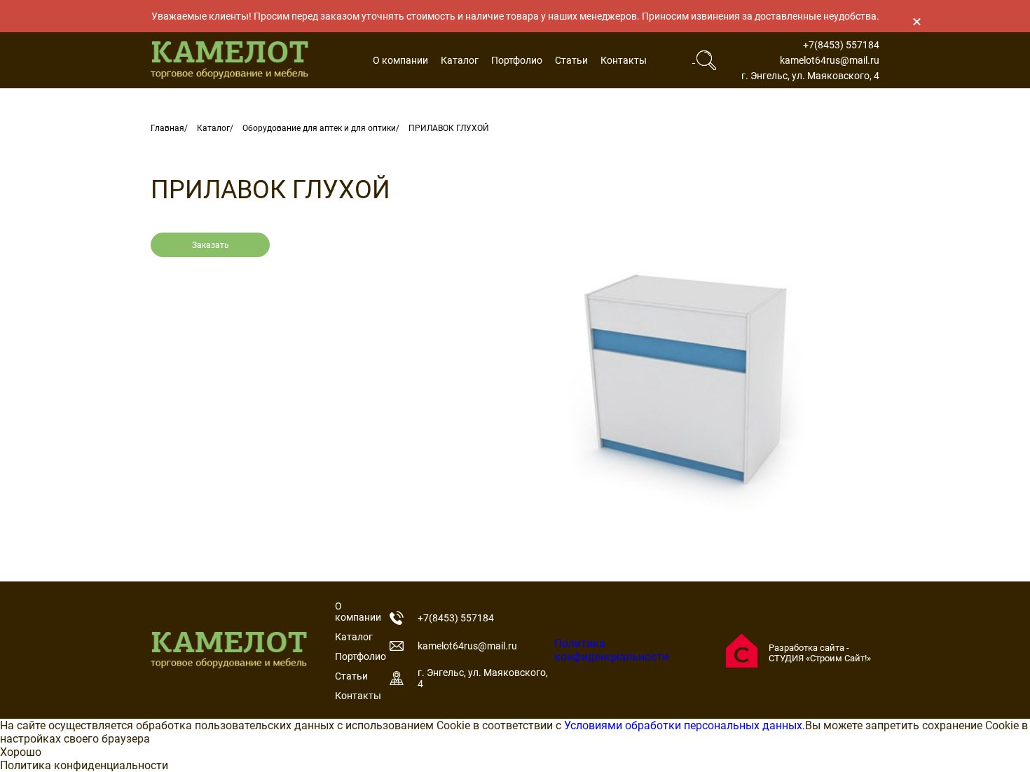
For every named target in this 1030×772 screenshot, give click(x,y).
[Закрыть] (916, 21)
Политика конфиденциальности (611, 650)
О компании (400, 60)
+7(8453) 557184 (841, 44)
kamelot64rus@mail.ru (829, 60)
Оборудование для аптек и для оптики (319, 128)
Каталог (460, 60)
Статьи (571, 60)
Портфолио (516, 60)
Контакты (623, 60)
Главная (167, 128)
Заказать (210, 245)
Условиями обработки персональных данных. (684, 725)
